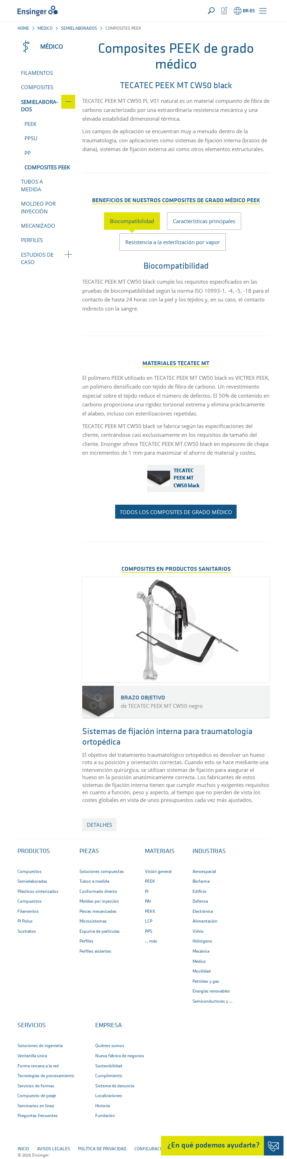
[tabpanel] (176, 285)
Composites (37, 87)
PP (27, 152)
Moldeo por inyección (38, 207)
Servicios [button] (32, 1026)
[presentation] (135, 221)
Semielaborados (79, 28)
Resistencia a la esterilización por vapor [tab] (172, 242)
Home (23, 28)
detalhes (99, 824)
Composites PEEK (47, 167)
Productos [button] (34, 851)
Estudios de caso (37, 258)
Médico (44, 28)
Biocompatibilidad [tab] (132, 221)
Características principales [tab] (204, 221)
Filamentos (37, 72)
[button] (263, 11)
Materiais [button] (160, 851)
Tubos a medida (32, 185)
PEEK (30, 123)
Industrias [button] (209, 851)
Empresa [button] (108, 1026)
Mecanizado (38, 225)
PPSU (30, 138)
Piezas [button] (89, 851)
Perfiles (32, 239)
